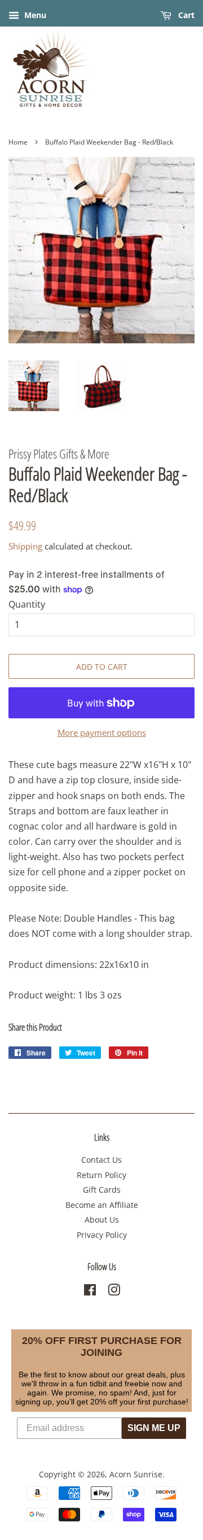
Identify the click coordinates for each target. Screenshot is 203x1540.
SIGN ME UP (153, 1428)
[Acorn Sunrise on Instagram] (114, 1291)
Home (18, 142)
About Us (102, 1219)
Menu (34, 15)
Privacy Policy (102, 1234)
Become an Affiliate (101, 1204)
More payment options (102, 732)
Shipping (25, 546)
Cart (185, 15)
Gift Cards (102, 1189)
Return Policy (101, 1175)
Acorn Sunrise (135, 1474)
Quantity (26, 604)
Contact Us (101, 1159)
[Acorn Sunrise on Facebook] (89, 1291)
